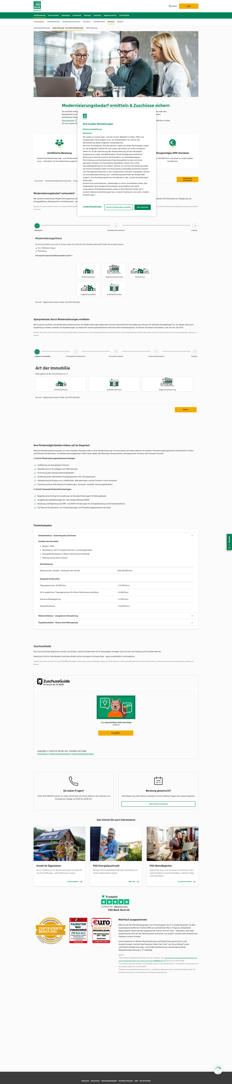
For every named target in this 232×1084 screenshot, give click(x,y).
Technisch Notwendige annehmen (118, 207)
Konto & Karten (53, 15)
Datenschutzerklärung (92, 129)
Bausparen (87, 22)
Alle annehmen (142, 207)
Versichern (97, 15)
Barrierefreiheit (145, 1081)
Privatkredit (77, 15)
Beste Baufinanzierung (42, 28)
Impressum (85, 1081)
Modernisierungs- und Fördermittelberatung (68, 28)
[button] (116, 535)
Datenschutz (95, 1081)
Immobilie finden (99, 22)
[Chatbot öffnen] (218, 1070)
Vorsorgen (87, 15)
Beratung (111, 22)
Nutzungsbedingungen (109, 1081)
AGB (136, 1081)
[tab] (39, 181)
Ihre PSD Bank (124, 15)
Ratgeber (120, 22)
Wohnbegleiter (39, 22)
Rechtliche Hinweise (126, 1081)
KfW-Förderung (91, 28)
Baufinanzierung (39, 15)
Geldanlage (66, 15)
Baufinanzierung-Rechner (71, 22)
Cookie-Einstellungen (92, 207)
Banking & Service (110, 15)
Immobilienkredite (53, 22)
